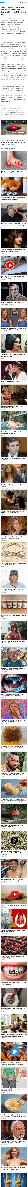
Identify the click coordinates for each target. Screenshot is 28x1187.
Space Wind (10, 144)
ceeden (3, 2)
